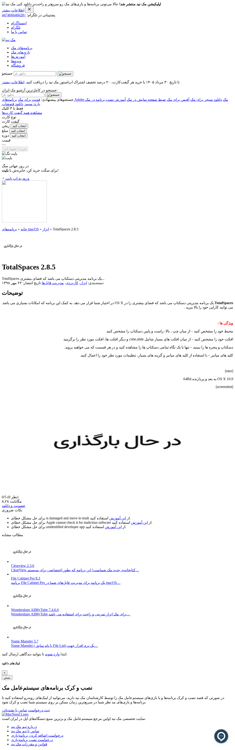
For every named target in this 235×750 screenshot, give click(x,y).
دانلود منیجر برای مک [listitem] (206, 100)
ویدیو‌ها (16, 61)
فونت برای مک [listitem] (29, 100)
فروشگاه (18, 65)
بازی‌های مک (20, 52)
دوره (5, 135)
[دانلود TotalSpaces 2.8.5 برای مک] (13, 256)
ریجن (6, 126)
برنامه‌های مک (21, 48)
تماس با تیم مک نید (25, 731)
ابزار (45, 229)
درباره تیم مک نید (24, 727)
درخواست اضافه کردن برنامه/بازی (37, 735)
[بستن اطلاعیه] (29, 9)
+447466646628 (14, 15)
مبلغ (5, 131)
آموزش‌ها (18, 57)
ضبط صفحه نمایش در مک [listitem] (146, 100)
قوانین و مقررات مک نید (29, 744)
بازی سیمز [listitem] (32, 104)
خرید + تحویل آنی (15, 149)
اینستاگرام (19, 23)
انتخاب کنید (19, 126)
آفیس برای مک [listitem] (178, 100)
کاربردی (72, 283)
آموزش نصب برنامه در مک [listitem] (105, 100)
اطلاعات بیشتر (13, 10)
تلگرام (15, 27)
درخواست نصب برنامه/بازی (32, 740)
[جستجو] (65, 73)
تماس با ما (19, 32)
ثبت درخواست (39, 710)
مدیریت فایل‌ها (53, 283)
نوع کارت (9, 117)
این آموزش (117, 518)
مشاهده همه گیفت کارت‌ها (22, 113)
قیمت (6, 140)
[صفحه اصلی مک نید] (9, 40)
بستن (7, 677)
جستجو (7, 73)
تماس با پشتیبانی (14, 710)
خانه (24, 229)
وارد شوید (52, 654)
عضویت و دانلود (13, 506)
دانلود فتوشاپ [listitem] (12, 104)
